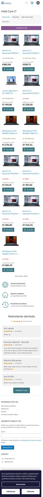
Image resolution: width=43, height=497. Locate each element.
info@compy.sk (9, 459)
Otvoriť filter (21, 28)
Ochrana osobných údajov (9, 414)
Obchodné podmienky (8, 406)
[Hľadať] (26, 3)
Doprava (4, 412)
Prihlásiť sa (7, 447)
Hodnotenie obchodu (21, 316)
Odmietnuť (10, 491)
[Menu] (38, 3)
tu (34, 478)
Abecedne (5, 22)
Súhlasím (30, 491)
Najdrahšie (15, 17)
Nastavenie (20, 484)
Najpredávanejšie (27, 17)
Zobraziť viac (22, 390)
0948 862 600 (8, 462)
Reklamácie (5, 409)
